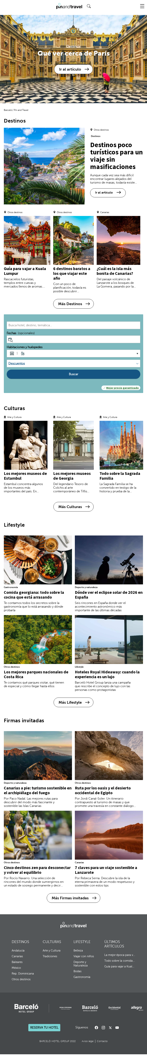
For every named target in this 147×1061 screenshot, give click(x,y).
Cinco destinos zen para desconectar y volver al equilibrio (37, 870)
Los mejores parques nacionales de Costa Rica (36, 674)
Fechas (21, 333)
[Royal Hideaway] (66, 1008)
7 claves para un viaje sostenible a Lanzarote (106, 870)
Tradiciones (50, 956)
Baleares (17, 962)
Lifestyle (79, 667)
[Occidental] (115, 1008)
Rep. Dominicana (23, 973)
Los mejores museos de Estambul (25, 476)
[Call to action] (110, 1027)
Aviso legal (88, 1041)
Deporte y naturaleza (86, 587)
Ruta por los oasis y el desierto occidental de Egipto (103, 790)
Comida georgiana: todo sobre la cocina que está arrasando (34, 595)
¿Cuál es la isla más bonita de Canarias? (115, 271)
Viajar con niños (84, 956)
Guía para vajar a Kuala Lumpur (25, 271)
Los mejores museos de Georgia (72, 476)
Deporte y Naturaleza (81, 964)
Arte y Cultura (51, 950)
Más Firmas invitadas (70, 898)
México (16, 967)
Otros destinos (12, 667)
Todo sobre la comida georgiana (119, 960)
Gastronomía (11, 587)
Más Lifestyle (70, 702)
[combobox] (73, 325)
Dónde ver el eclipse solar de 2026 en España (109, 595)
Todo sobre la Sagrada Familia (120, 476)
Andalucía (18, 950)
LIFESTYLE (82, 942)
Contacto (102, 1041)
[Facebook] (96, 1027)
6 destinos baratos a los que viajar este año (71, 273)
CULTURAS (52, 942)
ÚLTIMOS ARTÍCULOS (114, 944)
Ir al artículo (70, 69)
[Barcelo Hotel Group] (73, 925)
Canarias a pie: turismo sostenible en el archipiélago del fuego (38, 790)
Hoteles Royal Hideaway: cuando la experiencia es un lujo (107, 674)
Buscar (73, 374)
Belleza (78, 950)
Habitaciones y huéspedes (24, 347)
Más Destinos (70, 303)
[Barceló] (26, 1008)
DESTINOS (20, 942)
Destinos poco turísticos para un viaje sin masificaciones (116, 155)
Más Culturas (70, 506)
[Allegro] (137, 1008)
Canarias (79, 862)
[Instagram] (103, 1027)
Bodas (78, 971)
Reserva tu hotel (44, 1027)
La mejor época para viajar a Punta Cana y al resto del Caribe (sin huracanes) (119, 954)
